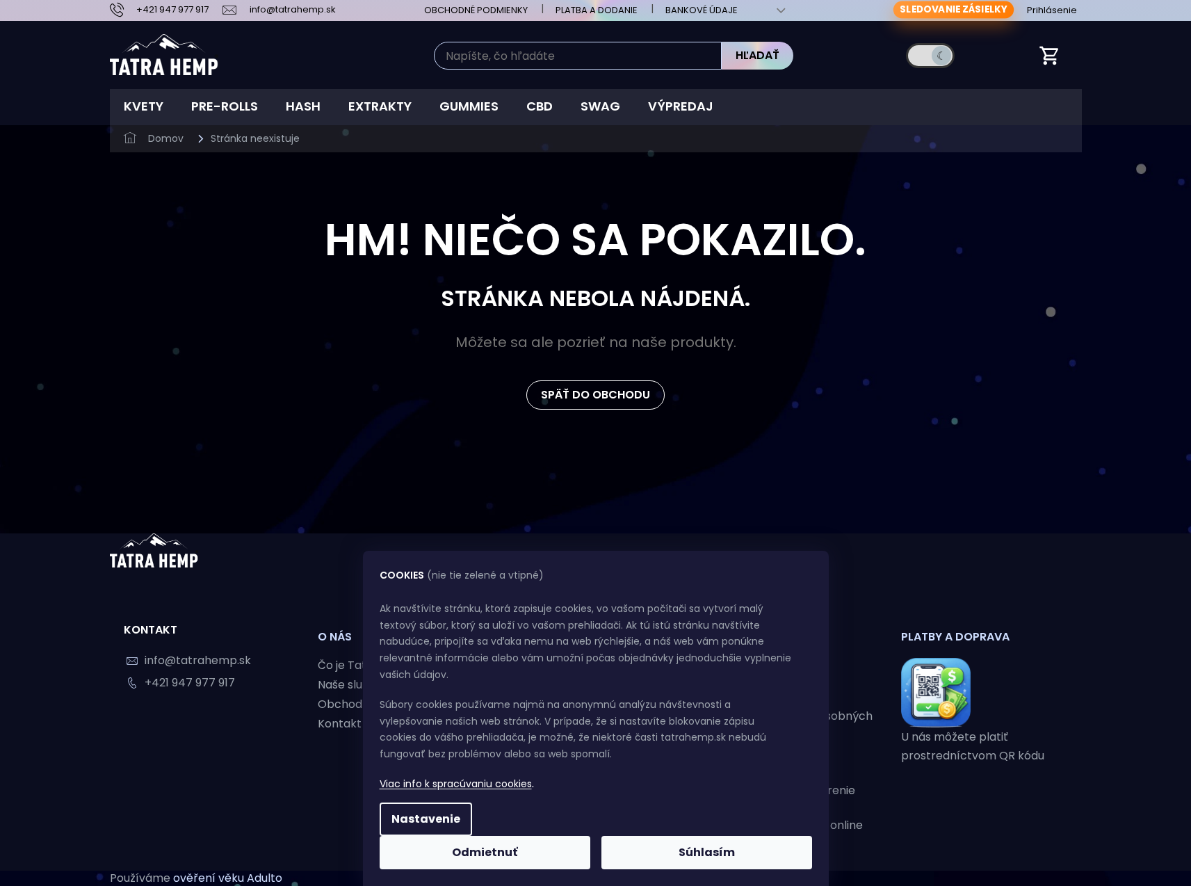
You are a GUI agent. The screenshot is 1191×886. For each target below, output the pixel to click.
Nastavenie (425, 819)
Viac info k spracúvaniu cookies (456, 784)
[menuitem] (143, 106)
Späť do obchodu (595, 395)
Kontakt (340, 724)
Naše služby (350, 685)
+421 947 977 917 (190, 683)
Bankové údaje (701, 10)
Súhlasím (707, 852)
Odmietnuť (484, 852)
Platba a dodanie (597, 10)
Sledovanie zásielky (953, 9)
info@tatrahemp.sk (198, 660)
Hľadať (757, 55)
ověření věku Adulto (227, 878)
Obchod (340, 704)
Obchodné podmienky (476, 10)
